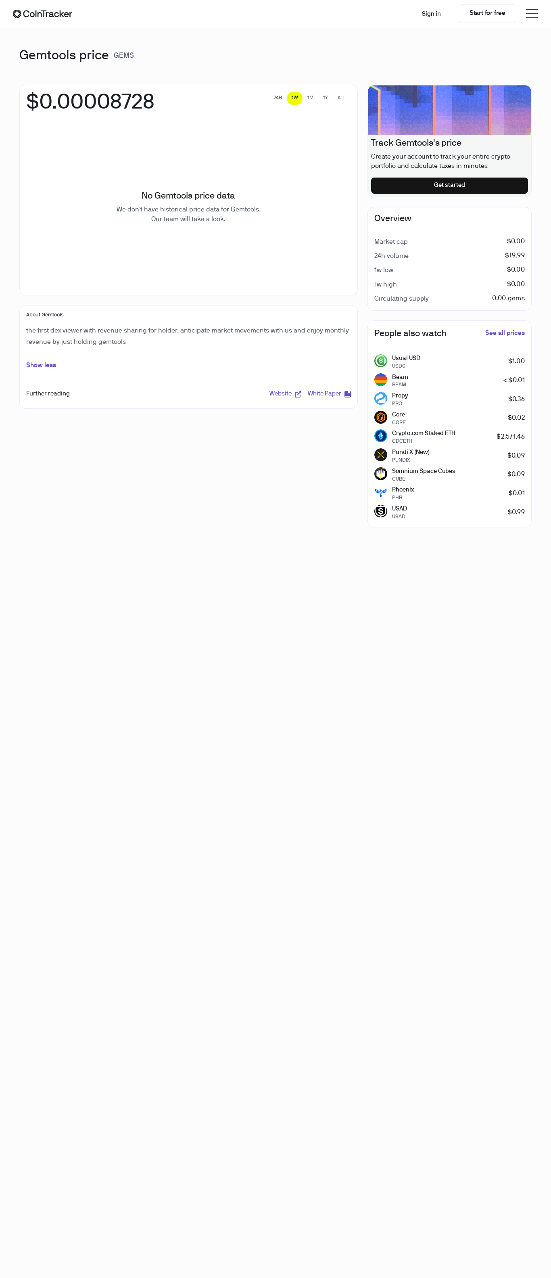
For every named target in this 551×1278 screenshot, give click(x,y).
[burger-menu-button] (532, 14)
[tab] (278, 98)
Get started (449, 185)
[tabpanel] (90, 107)
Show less (41, 365)
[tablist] (310, 98)
